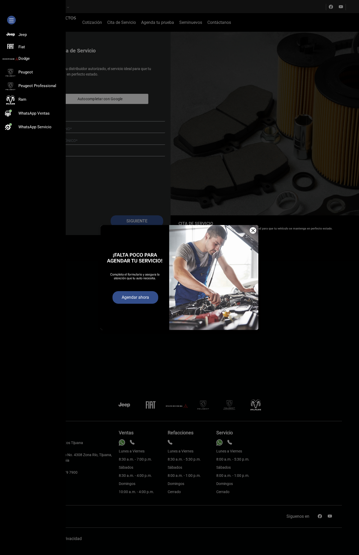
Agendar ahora (135, 297)
